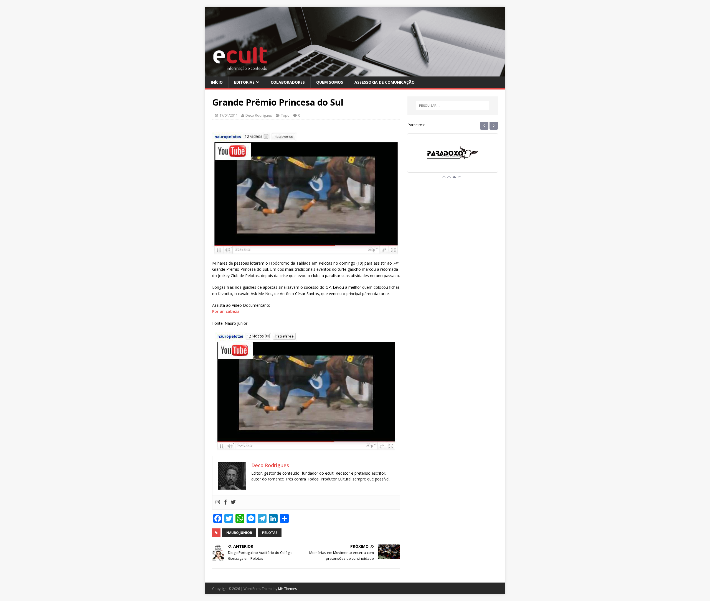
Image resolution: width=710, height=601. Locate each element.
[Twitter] (233, 502)
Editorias (244, 82)
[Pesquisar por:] (452, 105)
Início (217, 82)
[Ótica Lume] (453, 158)
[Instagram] (217, 502)
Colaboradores (288, 82)
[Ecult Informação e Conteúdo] (355, 73)
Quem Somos (329, 82)
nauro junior (239, 532)
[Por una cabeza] (306, 391)
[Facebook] (225, 502)
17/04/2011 (228, 115)
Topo (285, 115)
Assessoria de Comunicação (384, 82)
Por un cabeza (226, 311)
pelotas (269, 532)
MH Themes (287, 588)
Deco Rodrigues (258, 115)
